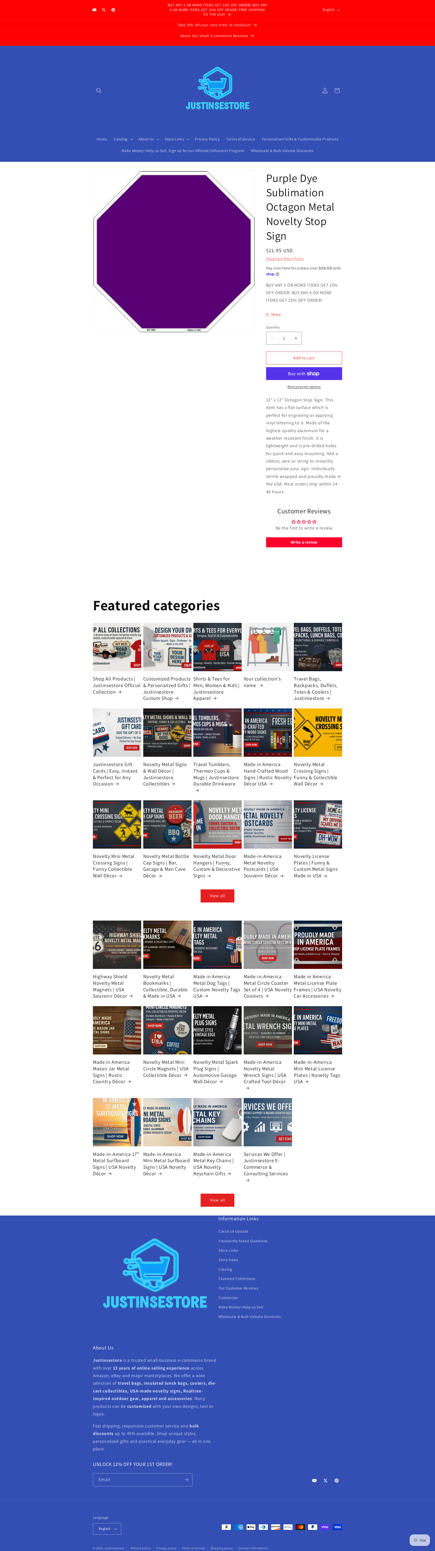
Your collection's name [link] (262, 682)
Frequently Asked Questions (243, 1240)
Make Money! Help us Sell (241, 1307)
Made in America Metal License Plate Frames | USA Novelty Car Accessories (317, 986)
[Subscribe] (186, 1479)
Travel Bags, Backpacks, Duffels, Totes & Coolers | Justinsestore (316, 688)
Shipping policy (221, 1548)
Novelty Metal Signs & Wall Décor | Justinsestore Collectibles (165, 774)
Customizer (228, 1297)
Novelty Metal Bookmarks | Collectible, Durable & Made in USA (165, 986)
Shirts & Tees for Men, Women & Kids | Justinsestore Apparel (216, 688)
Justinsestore (114, 1548)
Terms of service (193, 1548)
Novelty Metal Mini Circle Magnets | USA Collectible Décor (166, 1068)
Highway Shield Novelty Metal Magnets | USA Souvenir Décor (110, 986)
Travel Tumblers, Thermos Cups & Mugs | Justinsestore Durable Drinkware (216, 774)
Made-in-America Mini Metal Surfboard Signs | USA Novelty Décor (166, 1164)
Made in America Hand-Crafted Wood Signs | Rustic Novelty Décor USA (268, 774)
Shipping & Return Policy (285, 258)
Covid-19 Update (233, 1231)
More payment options (304, 387)
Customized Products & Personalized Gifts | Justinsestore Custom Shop (167, 688)
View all (217, 895)
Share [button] (276, 314)
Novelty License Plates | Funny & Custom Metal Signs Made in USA (316, 866)
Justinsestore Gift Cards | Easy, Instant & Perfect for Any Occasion (115, 774)
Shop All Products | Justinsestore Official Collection (117, 685)
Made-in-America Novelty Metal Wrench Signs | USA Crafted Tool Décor (265, 1072)
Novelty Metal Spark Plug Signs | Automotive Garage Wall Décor (215, 1072)
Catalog (225, 1269)
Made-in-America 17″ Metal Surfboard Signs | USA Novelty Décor (116, 1164)
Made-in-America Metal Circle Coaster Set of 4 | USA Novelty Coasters (268, 986)
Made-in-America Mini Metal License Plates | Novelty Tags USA (317, 1072)
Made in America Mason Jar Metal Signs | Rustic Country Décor (111, 1072)
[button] (99, 91)
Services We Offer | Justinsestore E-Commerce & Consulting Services (266, 1164)
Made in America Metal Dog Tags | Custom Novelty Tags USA (216, 986)
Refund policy (141, 1548)
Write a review (304, 542)
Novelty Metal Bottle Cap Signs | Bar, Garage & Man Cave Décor (166, 866)
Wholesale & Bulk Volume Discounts (250, 1316)
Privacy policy (166, 1548)
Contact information (253, 1548)
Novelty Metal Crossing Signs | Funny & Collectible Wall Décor (316, 774)
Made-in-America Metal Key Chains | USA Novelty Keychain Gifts (213, 1164)
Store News (228, 1259)
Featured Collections (237, 1278)
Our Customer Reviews (238, 1288)
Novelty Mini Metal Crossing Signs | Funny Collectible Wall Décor (113, 866)
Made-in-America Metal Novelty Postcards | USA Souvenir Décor (263, 866)
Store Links (228, 1250)
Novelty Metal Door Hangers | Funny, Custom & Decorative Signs (216, 866)
